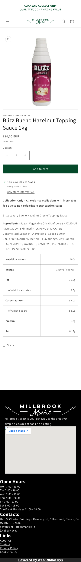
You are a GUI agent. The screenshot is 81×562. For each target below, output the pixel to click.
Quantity (7, 147)
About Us (5, 540)
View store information (20, 192)
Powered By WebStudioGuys (40, 560)
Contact (5, 544)
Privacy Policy (9, 548)
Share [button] (10, 345)
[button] (7, 21)
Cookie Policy (8, 552)
